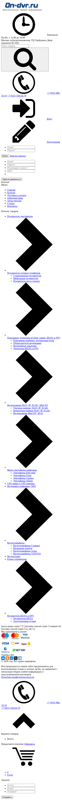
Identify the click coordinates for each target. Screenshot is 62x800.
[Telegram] (20, 658)
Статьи (10, 203)
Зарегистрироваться (11, 179)
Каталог (11, 192)
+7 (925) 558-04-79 (16, 95)
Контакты (12, 206)
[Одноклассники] (7, 658)
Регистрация (53, 142)
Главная (11, 190)
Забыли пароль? (18, 156)
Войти (5, 156)
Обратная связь (15, 198)
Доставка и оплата (16, 195)
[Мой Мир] (11, 658)
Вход (49, 119)
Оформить (29, 744)
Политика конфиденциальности (17, 677)
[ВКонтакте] (3, 658)
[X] (15, 658)
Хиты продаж (14, 200)
